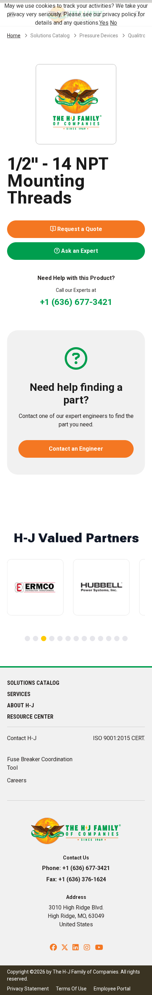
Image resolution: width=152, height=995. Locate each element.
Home (14, 35)
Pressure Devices (99, 35)
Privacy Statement (28, 988)
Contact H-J (21, 738)
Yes (104, 22)
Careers (17, 780)
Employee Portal (112, 988)
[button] (27, 638)
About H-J (20, 705)
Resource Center (30, 716)
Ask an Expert (79, 251)
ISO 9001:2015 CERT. (119, 738)
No (113, 22)
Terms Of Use (71, 988)
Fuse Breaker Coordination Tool (39, 763)
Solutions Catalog (50, 35)
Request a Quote (79, 229)
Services (18, 694)
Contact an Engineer (76, 448)
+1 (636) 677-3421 (76, 302)
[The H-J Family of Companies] (76, 830)
